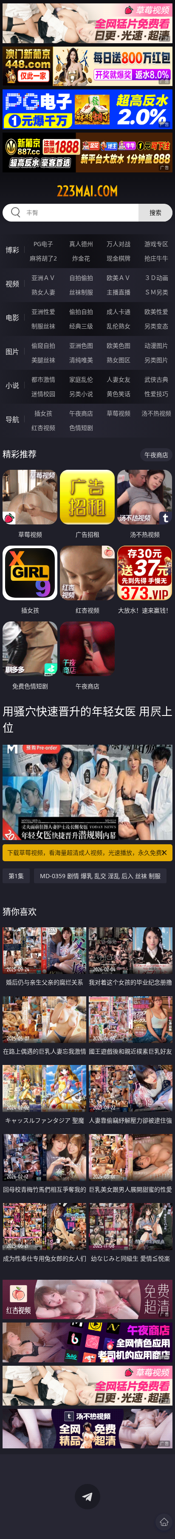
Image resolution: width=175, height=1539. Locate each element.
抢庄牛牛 (156, 258)
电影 (12, 317)
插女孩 (43, 413)
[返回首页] (163, 1522)
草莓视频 (118, 413)
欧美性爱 (156, 312)
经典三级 (81, 326)
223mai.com (87, 191)
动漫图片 (156, 345)
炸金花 (81, 258)
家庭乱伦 (81, 379)
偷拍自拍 (81, 312)
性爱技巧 (156, 394)
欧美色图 (118, 345)
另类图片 (156, 360)
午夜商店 (81, 413)
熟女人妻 (43, 292)
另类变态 (156, 326)
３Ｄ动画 (156, 278)
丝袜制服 (81, 292)
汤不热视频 (156, 413)
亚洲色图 (81, 345)
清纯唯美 (81, 360)
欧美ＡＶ (118, 278)
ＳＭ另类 (156, 292)
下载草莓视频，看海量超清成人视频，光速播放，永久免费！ (87, 853)
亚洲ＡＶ (43, 278)
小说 (12, 385)
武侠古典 (156, 379)
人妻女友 (118, 379)
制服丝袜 (43, 326)
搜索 (155, 212)
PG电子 (43, 244)
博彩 (12, 250)
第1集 (16, 876)
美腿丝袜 (43, 360)
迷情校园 (43, 394)
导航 (12, 419)
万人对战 (118, 244)
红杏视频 (43, 428)
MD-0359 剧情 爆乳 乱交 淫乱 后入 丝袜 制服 (100, 876)
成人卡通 (118, 312)
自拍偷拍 (81, 278)
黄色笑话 (118, 394)
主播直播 (118, 292)
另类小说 (81, 394)
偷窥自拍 (43, 345)
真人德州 (81, 244)
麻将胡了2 (43, 258)
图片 (12, 351)
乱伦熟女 (118, 326)
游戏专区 (156, 244)
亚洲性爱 (43, 312)
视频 (12, 283)
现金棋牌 (118, 258)
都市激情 (43, 379)
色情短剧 (81, 428)
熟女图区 (118, 360)
